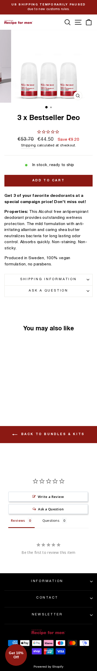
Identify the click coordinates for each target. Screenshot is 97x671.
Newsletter (47, 614)
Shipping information (48, 279)
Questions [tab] (51, 520)
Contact (47, 598)
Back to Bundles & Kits (52, 434)
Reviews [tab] (18, 520)
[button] (16, 655)
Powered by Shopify (48, 666)
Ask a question (48, 291)
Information (47, 581)
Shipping (28, 145)
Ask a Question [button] (50, 509)
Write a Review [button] (51, 496)
